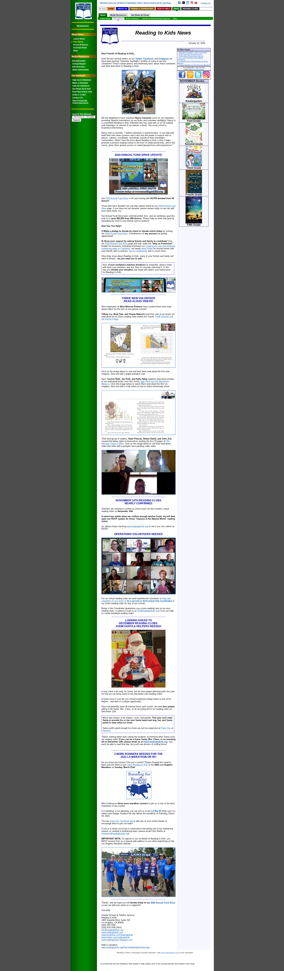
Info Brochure (78, 67)
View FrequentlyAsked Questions (80, 102)
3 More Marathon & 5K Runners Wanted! (194, 65)
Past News (78, 42)
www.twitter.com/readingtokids (115, 937)
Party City (166, 728)
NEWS (176, 9)
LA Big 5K (156, 811)
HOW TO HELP (163, 9)
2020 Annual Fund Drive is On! (190, 54)
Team (137, 765)
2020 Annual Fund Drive (117, 198)
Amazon (106, 730)
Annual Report (79, 64)
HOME (111, 9)
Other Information (80, 70)
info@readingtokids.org (148, 611)
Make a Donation (80, 83)
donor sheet (147, 248)
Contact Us (77, 98)
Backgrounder (79, 61)
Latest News (79, 39)
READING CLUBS (190, 9)
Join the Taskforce (81, 86)
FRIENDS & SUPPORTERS (142, 9)
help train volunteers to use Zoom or (136, 599)
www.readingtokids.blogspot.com (116, 940)
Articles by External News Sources (156, 19)
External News (80, 48)
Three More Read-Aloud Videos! (191, 56)
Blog (75, 51)
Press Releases (80, 45)
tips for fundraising (138, 251)
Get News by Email (140, 15)
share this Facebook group (122, 821)
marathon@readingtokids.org (115, 833)
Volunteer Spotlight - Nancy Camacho (193, 52)
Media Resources (118, 15)
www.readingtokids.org (137, 526)
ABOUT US (122, 9)
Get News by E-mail (81, 89)
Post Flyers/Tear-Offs (82, 92)
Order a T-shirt (79, 95)
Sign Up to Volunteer (81, 80)
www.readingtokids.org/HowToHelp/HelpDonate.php (125, 947)
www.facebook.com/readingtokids (117, 935)
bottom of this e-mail (196, 69)
